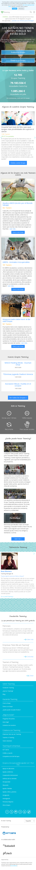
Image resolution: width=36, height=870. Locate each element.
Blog (4, 694)
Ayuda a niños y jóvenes (9, 792)
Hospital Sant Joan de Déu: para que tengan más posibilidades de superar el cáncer (17, 129)
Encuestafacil (14, 865)
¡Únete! (31, 676)
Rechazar (21, 8)
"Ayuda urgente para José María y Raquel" (12, 576)
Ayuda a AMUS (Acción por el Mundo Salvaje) (18, 204)
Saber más (30, 639)
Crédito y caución (7, 753)
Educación (5, 785)
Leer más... (12, 229)
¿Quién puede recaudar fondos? (12, 710)
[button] (35, 138)
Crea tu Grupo (7, 703)
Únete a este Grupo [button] (18, 232)
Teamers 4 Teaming (8, 737)
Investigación (6, 798)
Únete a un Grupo (18, 60)
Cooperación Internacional (10, 775)
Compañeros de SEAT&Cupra (11, 756)
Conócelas (30, 657)
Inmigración (6, 795)
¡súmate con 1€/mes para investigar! (23, 21)
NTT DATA (6, 750)
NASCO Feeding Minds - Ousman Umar (18, 364)
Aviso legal (6, 722)
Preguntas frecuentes (9, 719)
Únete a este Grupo (18, 163)
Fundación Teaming (8, 687)
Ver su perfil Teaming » (7, 596)
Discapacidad (6, 782)
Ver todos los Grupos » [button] (18, 398)
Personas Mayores (8, 802)
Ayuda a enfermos (8, 772)
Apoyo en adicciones (8, 768)
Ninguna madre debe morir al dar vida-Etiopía (16, 320)
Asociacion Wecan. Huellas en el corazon (18, 385)
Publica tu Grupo (18, 52)
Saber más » (18, 539)
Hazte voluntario (7, 741)
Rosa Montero (6, 571)
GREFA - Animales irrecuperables (16, 262)
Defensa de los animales (10, 778)
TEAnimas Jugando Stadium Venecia (18, 374)
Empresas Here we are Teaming (12, 734)
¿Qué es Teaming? (8, 691)
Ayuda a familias (7, 788)
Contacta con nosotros (9, 725)
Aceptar (15, 8)
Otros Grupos (6, 805)
